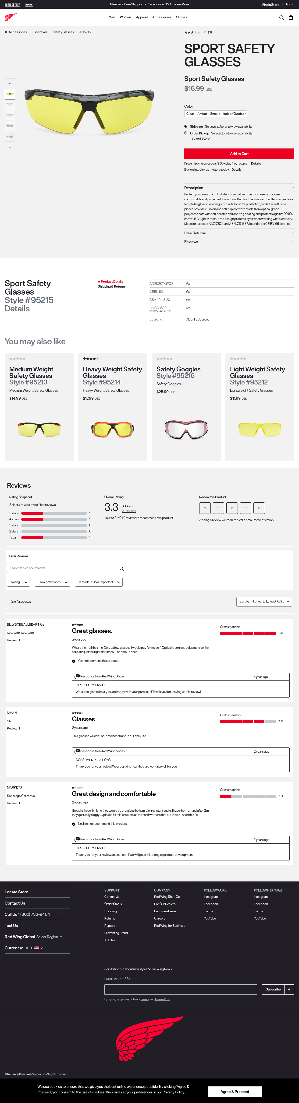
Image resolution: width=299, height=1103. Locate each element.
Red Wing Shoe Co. (167, 897)
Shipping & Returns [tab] (112, 286)
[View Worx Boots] (29, 4)
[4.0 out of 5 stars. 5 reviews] (91, 358)
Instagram (211, 897)
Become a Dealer (165, 911)
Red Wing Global (20, 936)
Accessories (161, 17)
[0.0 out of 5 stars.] (18, 358)
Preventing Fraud (116, 933)
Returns (109, 918)
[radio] (190, 113)
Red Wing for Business (169, 925)
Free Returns (195, 233)
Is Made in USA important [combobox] (96, 582)
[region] (149, 1091)
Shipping (110, 911)
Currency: (14, 948)
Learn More (181, 4)
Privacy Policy (173, 1092)
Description (193, 188)
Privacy (145, 999)
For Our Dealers (165, 904)
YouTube (210, 918)
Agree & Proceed (235, 1091)
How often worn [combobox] (50, 582)
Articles (109, 940)
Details (256, 163)
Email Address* (117, 979)
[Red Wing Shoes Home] (11, 17)
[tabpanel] (222, 301)
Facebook (211, 904)
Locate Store (16, 892)
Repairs (109, 925)
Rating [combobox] (15, 582)
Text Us (11, 925)
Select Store (201, 138)
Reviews (191, 241)
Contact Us (15, 903)
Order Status (113, 904)
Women (125, 17)
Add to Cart (239, 153)
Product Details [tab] (112, 281)
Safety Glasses (63, 32)
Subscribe (273, 989)
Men (112, 17)
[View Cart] (290, 17)
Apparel (142, 17)
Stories (181, 17)
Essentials (39, 32)
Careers (159, 918)
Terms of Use (162, 999)
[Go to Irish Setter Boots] (13, 4)
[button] (10, 83)
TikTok (208, 911)
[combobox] (268, 601)
